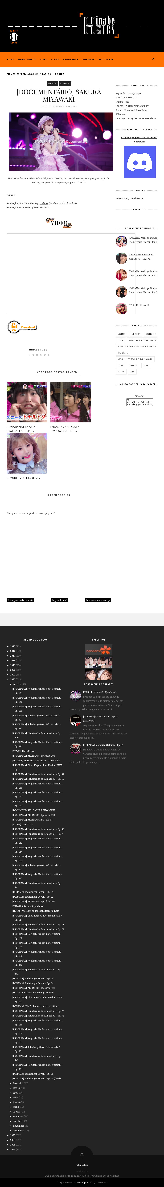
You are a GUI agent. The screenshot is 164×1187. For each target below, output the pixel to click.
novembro (19, 1125)
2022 (13, 679)
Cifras (121, 372)
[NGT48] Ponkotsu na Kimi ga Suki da (33, 992)
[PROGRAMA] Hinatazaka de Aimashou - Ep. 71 (38, 924)
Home (10, 59)
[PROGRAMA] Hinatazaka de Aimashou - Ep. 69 (38, 829)
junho (16, 1102)
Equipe (59, 74)
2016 (13, 650)
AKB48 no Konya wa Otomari (143, 340)
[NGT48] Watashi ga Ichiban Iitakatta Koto (35, 910)
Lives (43, 59)
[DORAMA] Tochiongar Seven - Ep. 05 (32, 1073)
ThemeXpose (82, 1182)
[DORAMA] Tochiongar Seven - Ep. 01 (32, 891)
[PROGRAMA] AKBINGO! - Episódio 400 (33, 901)
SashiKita (123, 353)
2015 (13, 646)
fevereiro (18, 1083)
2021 (13, 674)
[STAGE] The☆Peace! (23, 751)
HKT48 (52, 83)
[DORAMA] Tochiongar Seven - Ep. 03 (32, 978)
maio (16, 1097)
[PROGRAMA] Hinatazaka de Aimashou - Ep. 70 (38, 833)
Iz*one (64, 83)
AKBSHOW (136, 334)
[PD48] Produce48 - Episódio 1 (100, 692)
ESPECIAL (133, 365)
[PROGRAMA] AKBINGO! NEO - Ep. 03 (32, 819)
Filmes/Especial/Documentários (29, 74)
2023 (13, 1135)
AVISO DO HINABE (139, 304)
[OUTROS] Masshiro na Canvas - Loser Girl (36, 760)
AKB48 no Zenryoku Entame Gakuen (135, 359)
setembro (18, 1116)
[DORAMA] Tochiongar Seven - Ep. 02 (32, 896)
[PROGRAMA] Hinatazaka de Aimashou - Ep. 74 (38, 1015)
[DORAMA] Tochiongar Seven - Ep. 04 (32, 983)
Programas (70, 59)
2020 (13, 669)
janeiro (17, 684)
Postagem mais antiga (98, 600)
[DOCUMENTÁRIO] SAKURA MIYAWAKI (33, 810)
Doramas (88, 59)
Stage (55, 59)
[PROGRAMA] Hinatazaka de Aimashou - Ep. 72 (38, 929)
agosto (17, 1111)
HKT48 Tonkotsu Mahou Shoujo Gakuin (137, 346)
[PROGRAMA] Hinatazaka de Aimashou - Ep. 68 (38, 778)
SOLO (132, 372)
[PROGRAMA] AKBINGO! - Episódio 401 (33, 987)
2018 (13, 660)
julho (16, 1106)
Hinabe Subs (38, 349)
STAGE (146, 365)
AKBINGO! (122, 334)
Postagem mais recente (20, 600)
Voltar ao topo (82, 1165)
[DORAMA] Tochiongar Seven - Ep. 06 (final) (36, 1078)
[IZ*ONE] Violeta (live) (23, 477)
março (16, 1087)
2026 (13, 1149)
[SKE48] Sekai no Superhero (28, 906)
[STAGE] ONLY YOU (22, 824)
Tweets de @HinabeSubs (129, 198)
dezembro (19, 1130)
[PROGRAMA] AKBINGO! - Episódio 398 (33, 755)
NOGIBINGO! (151, 334)
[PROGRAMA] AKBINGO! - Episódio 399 (33, 814)
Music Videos (27, 59)
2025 (13, 1144)
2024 (13, 1139)
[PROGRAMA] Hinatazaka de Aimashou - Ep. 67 (38, 774)
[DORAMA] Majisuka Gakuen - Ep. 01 (103, 744)
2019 (13, 665)
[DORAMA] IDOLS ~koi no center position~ (35, 1006)
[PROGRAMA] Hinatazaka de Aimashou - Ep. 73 (38, 1010)
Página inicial (59, 600)
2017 (13, 655)
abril (16, 1092)
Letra (120, 340)
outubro (18, 1121)
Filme (120, 365)
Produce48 (106, 59)
